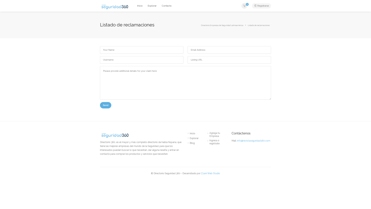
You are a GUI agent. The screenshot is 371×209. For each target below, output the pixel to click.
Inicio (140, 5)
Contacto (167, 5)
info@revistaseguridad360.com (253, 140)
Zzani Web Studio (210, 173)
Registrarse (263, 5)
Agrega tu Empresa (214, 134)
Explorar (152, 5)
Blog (192, 143)
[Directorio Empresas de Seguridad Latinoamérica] (115, 6)
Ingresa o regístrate (214, 142)
